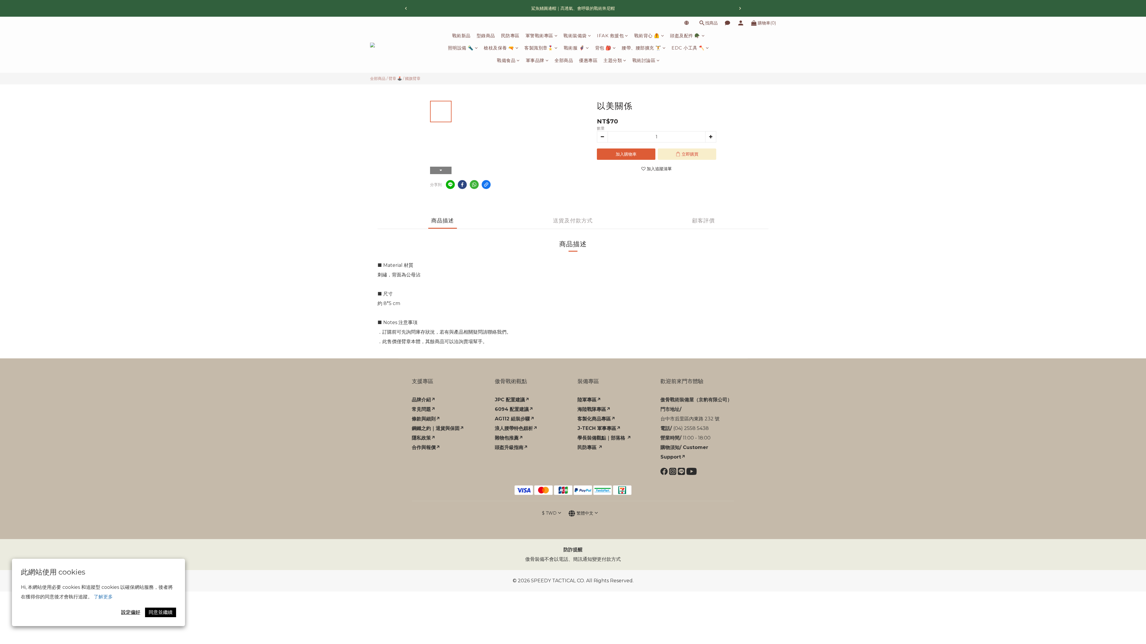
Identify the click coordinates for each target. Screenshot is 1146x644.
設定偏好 (130, 612)
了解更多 (103, 597)
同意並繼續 (160, 612)
